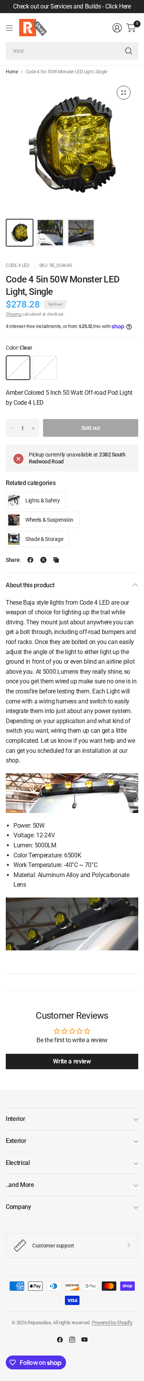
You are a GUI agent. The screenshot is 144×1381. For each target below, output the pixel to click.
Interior (15, 1118)
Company (18, 1206)
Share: (13, 560)
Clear (18, 367)
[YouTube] (84, 1340)
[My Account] (117, 28)
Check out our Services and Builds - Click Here (72, 6)
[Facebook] (60, 1340)
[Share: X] (43, 560)
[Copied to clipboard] (56, 560)
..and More (20, 1184)
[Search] (128, 51)
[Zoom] (124, 93)
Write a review (72, 1061)
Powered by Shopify (112, 1322)
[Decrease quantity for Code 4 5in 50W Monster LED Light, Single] (12, 428)
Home (12, 71)
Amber (44, 367)
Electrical (18, 1162)
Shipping (13, 314)
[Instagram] (72, 1340)
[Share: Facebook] (30, 560)
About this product (30, 585)
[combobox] (72, 51)
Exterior (16, 1140)
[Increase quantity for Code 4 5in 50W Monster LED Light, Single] (33, 428)
